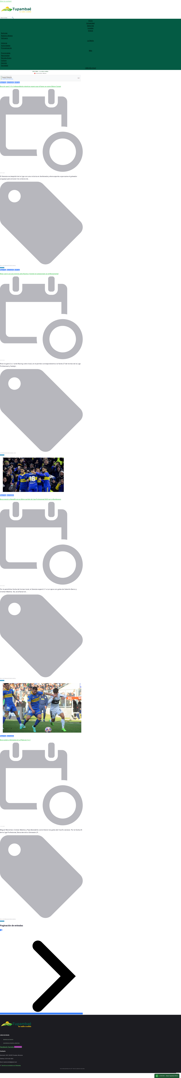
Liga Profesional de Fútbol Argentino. (9, 265)
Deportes (3, 82)
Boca (1, 265)
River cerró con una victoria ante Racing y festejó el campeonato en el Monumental (29, 274)
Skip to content (6, 1)
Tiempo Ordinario (7, 77)
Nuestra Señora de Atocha (7, 79)
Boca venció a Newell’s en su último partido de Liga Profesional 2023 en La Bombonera (30, 499)
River (15, 452)
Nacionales (10, 82)
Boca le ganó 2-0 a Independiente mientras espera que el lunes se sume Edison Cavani (30, 86)
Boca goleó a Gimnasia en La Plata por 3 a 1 (15, 740)
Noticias (17, 82)
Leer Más (2, 267)
